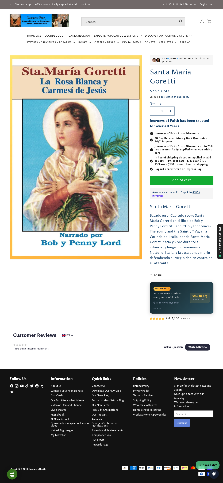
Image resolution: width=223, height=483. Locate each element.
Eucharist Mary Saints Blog (108, 400)
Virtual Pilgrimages (62, 430)
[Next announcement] (163, 4)
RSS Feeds (98, 440)
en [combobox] (68, 335)
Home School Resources (147, 410)
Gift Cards (57, 395)
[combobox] (133, 21)
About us (56, 386)
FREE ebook (57, 415)
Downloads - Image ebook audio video (70, 424)
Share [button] (158, 275)
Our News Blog (100, 395)
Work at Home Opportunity (149, 415)
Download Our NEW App (106, 391)
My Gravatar (58, 435)
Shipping (155, 96)
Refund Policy (141, 386)
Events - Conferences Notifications (104, 424)
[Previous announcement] (10, 4)
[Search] (181, 21)
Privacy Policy (141, 391)
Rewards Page (100, 445)
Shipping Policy (142, 400)
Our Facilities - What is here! (67, 400)
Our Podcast (99, 415)
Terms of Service (143, 395)
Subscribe (182, 423)
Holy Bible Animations (105, 410)
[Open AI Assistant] (214, 474)
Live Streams (58, 410)
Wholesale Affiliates (145, 405)
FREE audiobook (60, 419)
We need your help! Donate (67, 391)
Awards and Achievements (108, 430)
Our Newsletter (101, 405)
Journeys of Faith (37, 469)
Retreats (97, 419)
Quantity (156, 103)
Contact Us (98, 386)
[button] (117, 35)
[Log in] (202, 21)
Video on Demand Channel (66, 405)
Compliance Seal (102, 435)
